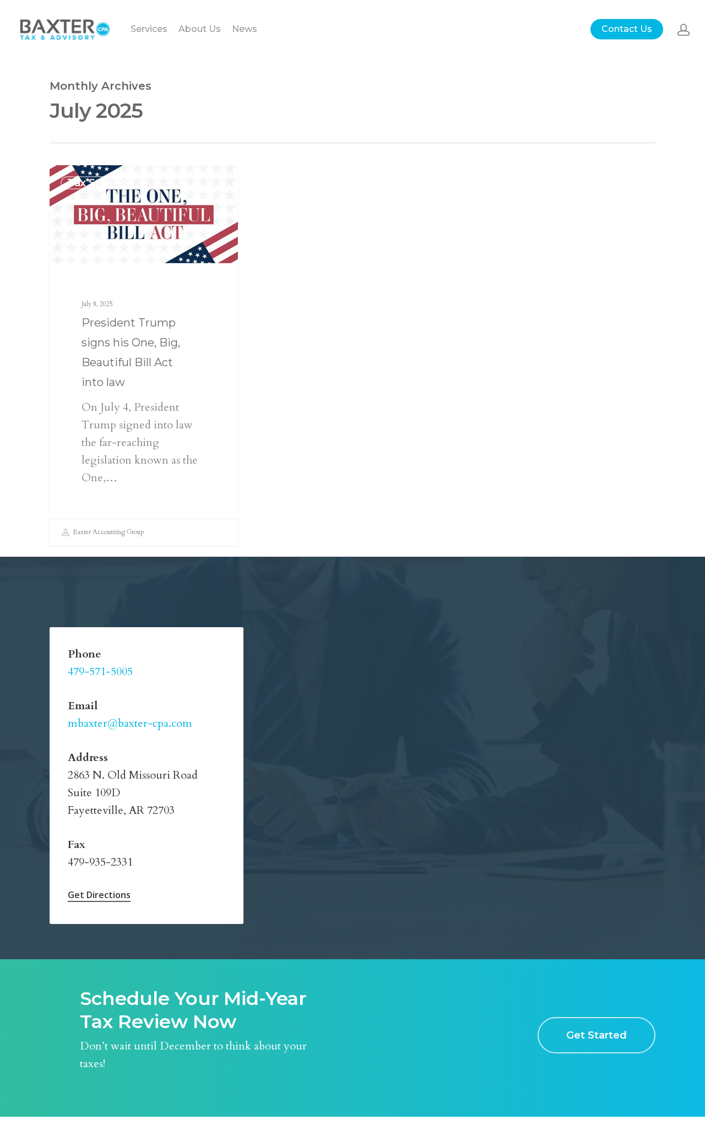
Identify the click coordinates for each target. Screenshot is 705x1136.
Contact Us (626, 29)
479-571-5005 (100, 671)
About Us (199, 29)
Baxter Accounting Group (107, 532)
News (244, 29)
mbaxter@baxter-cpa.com (130, 723)
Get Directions (99, 895)
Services (149, 29)
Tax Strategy (100, 183)
